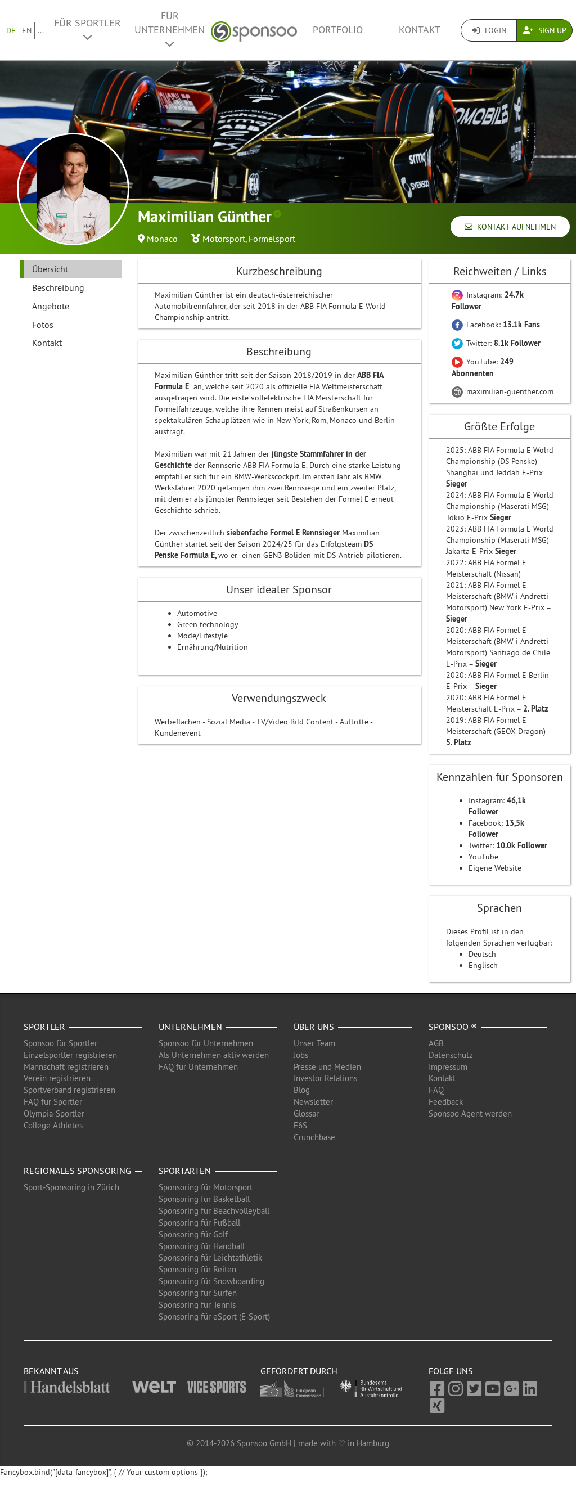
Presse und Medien (327, 1066)
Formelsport (272, 238)
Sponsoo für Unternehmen (206, 1043)
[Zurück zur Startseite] (254, 30)
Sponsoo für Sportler (60, 1043)
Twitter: (502, 343)
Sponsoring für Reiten (197, 1269)
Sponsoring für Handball (202, 1246)
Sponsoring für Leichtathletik (210, 1257)
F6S (300, 1125)
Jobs (301, 1055)
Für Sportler (87, 23)
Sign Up (551, 30)
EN (27, 30)
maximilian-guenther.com (509, 391)
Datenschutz (451, 1055)
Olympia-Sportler (54, 1113)
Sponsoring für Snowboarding (211, 1281)
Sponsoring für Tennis (197, 1304)
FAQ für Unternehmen (198, 1066)
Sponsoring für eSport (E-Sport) (214, 1316)
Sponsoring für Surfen (198, 1293)
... (41, 30)
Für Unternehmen (169, 23)
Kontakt (419, 30)
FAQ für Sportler (53, 1101)
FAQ (436, 1089)
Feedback (446, 1101)
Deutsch (482, 954)
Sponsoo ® (453, 1026)
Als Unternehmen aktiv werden (214, 1055)
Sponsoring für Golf (193, 1234)
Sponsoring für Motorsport (206, 1187)
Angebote (50, 306)
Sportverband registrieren (69, 1089)
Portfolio (338, 30)
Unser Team (314, 1043)
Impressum (448, 1066)
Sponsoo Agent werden (470, 1113)
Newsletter (313, 1101)
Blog (302, 1089)
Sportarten (185, 1170)
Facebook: (502, 325)
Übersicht (50, 268)
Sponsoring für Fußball (199, 1222)
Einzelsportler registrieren (70, 1055)
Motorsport (223, 238)
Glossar (306, 1113)
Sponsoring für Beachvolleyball (214, 1210)
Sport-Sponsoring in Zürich (71, 1187)
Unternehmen (190, 1026)
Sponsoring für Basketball (204, 1199)
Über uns (314, 1026)
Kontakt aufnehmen (514, 227)
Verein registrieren (57, 1078)
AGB (436, 1043)
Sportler (44, 1026)
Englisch (483, 965)
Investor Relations (325, 1078)
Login (494, 30)
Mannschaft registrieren (66, 1066)
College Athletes (53, 1125)
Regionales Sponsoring (77, 1170)
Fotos (42, 324)
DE (11, 30)
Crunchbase (314, 1137)
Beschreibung (58, 287)
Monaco (162, 238)
